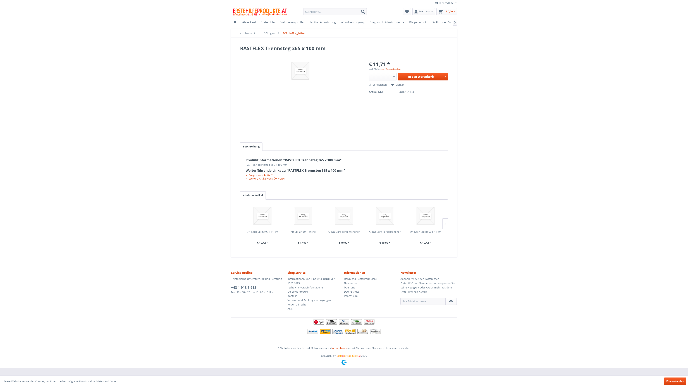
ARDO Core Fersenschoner (344, 231)
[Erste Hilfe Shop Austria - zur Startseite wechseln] (260, 12)
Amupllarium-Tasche (303, 231)
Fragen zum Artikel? (260, 175)
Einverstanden (675, 381)
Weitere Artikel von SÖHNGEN (266, 178)
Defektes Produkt (298, 291)
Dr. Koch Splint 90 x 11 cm (262, 231)
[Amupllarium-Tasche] (303, 215)
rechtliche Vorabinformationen (306, 287)
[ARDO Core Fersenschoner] (344, 215)
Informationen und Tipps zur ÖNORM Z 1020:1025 (311, 281)
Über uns (349, 287)
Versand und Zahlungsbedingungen (309, 300)
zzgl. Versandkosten (390, 68)
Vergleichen (379, 84)
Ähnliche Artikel (253, 195)
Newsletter (350, 283)
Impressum (351, 296)
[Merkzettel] (407, 11)
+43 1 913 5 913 (243, 287)
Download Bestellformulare (360, 279)
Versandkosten (339, 348)
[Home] (235, 22)
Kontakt (292, 296)
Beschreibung (251, 146)
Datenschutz (351, 291)
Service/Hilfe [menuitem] (446, 3)
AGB (290, 308)
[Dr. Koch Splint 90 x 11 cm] (262, 215)
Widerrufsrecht (297, 304)
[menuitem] (335, 11)
